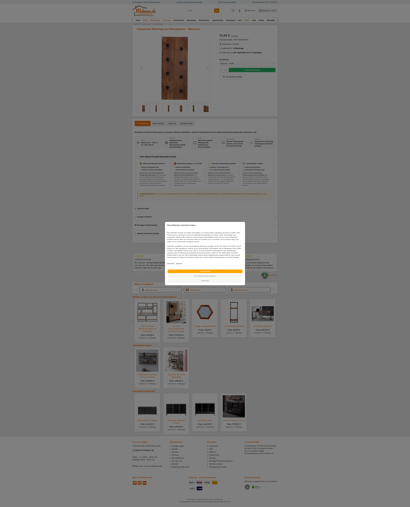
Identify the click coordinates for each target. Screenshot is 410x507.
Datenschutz (170, 263)
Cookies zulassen (205, 271)
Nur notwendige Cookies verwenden (205, 276)
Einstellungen (205, 280)
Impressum (179, 263)
